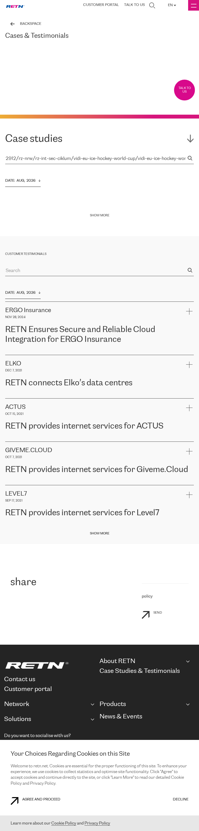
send (157, 612)
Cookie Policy (63, 823)
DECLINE (180, 799)
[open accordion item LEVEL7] (189, 494)
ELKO (56, 395)
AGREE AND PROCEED (41, 799)
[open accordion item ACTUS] (189, 408)
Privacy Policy (97, 823)
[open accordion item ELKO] (189, 364)
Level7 (156, 525)
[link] (15, 5)
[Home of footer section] (50, 665)
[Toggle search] (152, 5)
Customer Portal (101, 5)
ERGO (10, 352)
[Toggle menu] (193, 5)
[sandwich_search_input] (190, 159)
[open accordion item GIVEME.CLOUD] (189, 451)
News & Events (121, 717)
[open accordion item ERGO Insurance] (189, 311)
